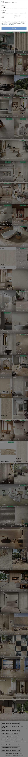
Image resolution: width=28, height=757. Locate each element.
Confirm (14, 28)
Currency (4, 15)
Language (4, 10)
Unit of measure (17, 15)
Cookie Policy (11, 24)
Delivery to (4, 5)
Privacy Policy (4, 24)
